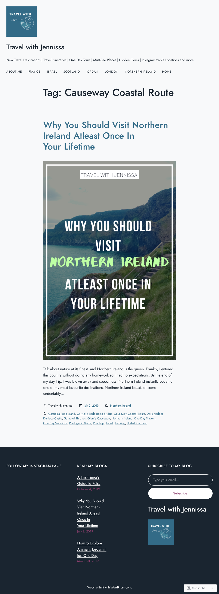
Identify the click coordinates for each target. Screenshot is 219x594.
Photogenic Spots (80, 423)
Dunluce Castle (52, 418)
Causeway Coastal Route (129, 414)
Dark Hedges (155, 414)
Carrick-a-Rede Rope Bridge (94, 414)
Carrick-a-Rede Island (61, 414)
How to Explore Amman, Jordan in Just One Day (91, 549)
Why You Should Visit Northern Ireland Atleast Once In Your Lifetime (105, 136)
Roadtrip (98, 423)
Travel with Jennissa (35, 47)
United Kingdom (137, 423)
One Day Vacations (55, 423)
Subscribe (180, 493)
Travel (109, 423)
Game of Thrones (75, 418)
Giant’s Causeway (98, 418)
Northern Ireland (120, 405)
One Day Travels (144, 418)
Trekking (120, 423)
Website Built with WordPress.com (109, 587)
